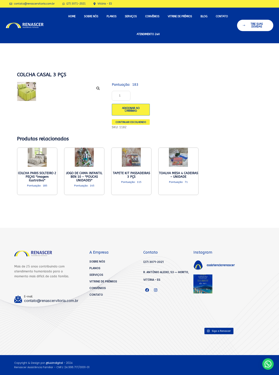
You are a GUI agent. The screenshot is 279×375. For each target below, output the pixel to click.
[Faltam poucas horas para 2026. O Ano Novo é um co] (218, 299)
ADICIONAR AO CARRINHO (131, 109)
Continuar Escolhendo (131, 122)
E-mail (28, 296)
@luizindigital (54, 363)
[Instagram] (155, 290)
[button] (255, 25)
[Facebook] (147, 290)
